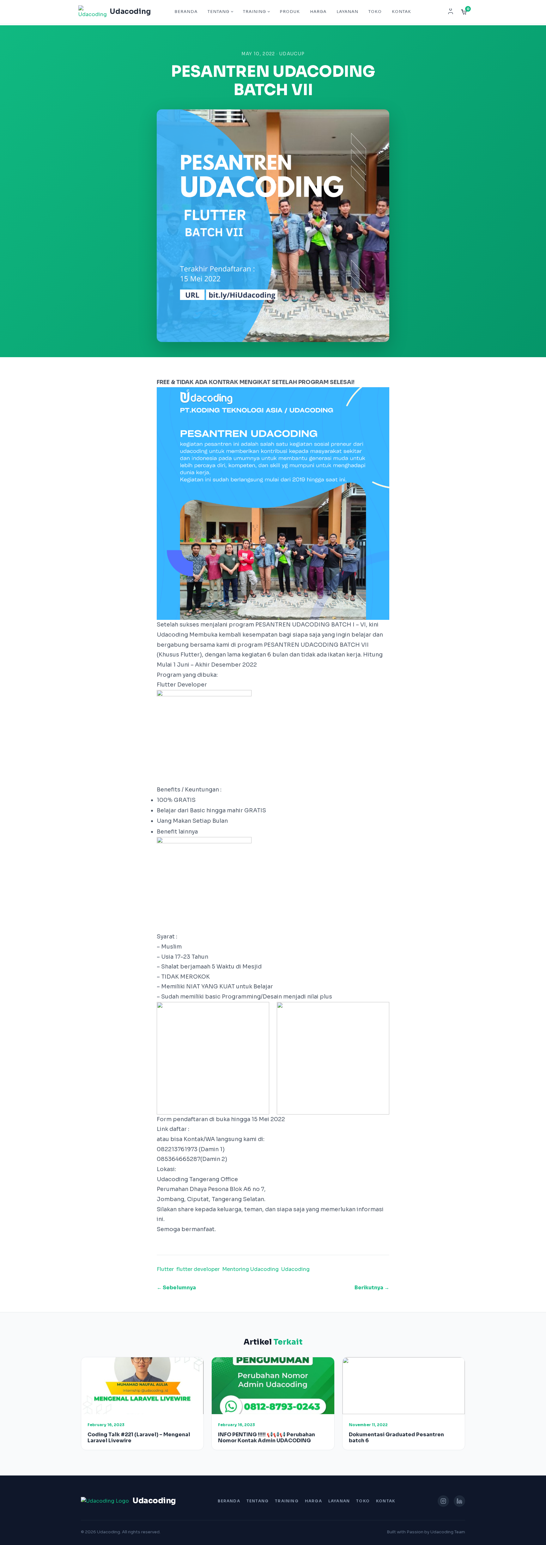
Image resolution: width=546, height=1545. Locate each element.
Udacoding (295, 1269)
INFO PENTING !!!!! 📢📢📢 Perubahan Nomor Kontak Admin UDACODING (266, 1437)
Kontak (401, 11)
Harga (318, 11)
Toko (375, 11)
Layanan (347, 11)
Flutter (165, 1269)
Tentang (218, 11)
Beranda (185, 11)
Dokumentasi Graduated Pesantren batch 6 (396, 1437)
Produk (290, 11)
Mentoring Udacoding (250, 1269)
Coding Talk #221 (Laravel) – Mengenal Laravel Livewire (139, 1437)
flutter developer (198, 1269)
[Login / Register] (450, 12)
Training (254, 11)
